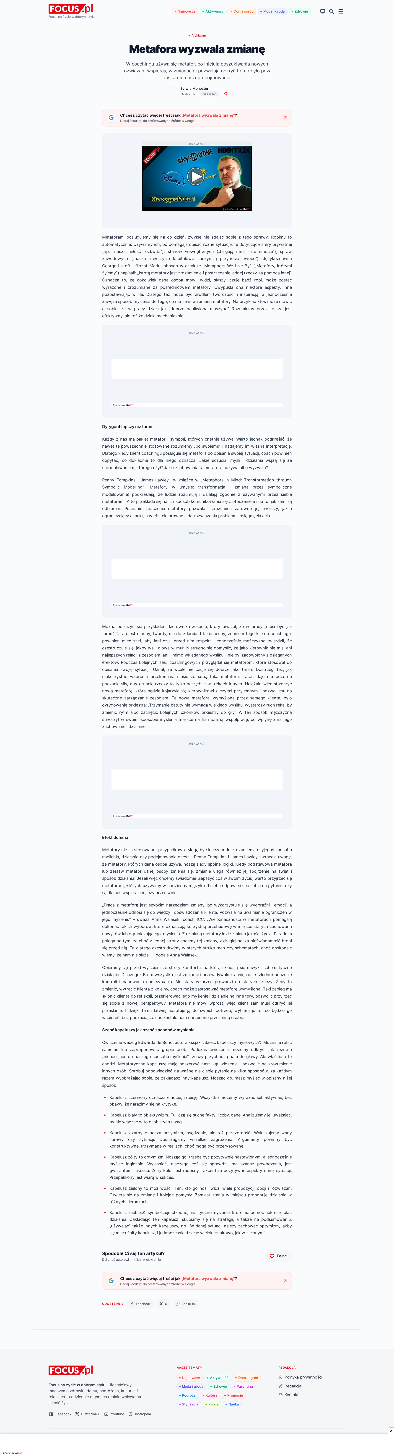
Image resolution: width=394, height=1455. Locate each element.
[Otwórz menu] (341, 11)
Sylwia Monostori (194, 88)
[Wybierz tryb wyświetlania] (323, 12)
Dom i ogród (244, 11)
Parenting (245, 1386)
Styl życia (190, 1404)
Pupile (213, 1404)
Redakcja (293, 1386)
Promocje (235, 1395)
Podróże (189, 1395)
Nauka (233, 1404)
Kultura (212, 1395)
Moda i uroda (274, 11)
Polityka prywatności (303, 1377)
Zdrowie (301, 11)
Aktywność (214, 11)
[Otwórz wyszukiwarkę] (332, 12)
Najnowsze (187, 11)
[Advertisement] (197, 369)
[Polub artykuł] (226, 94)
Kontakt (291, 1394)
